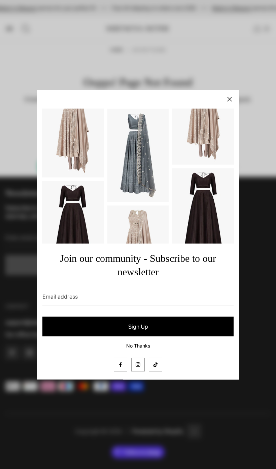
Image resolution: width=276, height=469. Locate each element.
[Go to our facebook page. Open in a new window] (120, 364)
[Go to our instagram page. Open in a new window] (138, 364)
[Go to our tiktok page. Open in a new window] (155, 364)
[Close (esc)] (230, 99)
